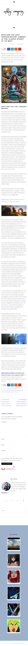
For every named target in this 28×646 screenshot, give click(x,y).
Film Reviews (14, 388)
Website (3, 450)
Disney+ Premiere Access (8, 375)
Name (3, 439)
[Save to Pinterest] (19, 49)
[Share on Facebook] (8, 49)
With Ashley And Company (14, 14)
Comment (4, 422)
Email (3, 444)
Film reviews (9, 390)
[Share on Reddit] (16, 49)
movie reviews (14, 390)
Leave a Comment (20, 44)
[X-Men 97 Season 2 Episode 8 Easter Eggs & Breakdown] (14, 598)
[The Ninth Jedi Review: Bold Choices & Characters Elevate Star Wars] (14, 566)
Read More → (5, 492)
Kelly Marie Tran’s (21, 265)
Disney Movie (9, 388)
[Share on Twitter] (12, 49)
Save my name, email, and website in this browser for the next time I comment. (11, 459)
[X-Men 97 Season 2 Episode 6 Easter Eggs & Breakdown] (14, 631)
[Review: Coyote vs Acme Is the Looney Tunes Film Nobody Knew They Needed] (14, 549)
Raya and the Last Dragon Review (11, 391)
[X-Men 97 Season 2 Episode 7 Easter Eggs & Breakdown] (14, 615)
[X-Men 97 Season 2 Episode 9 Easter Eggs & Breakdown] (14, 582)
